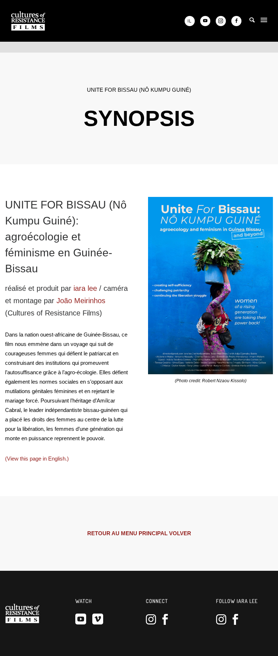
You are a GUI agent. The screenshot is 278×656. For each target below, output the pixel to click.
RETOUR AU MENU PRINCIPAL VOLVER (139, 533)
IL (190, 21)
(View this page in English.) (37, 458)
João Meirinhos (80, 301)
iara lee (85, 288)
